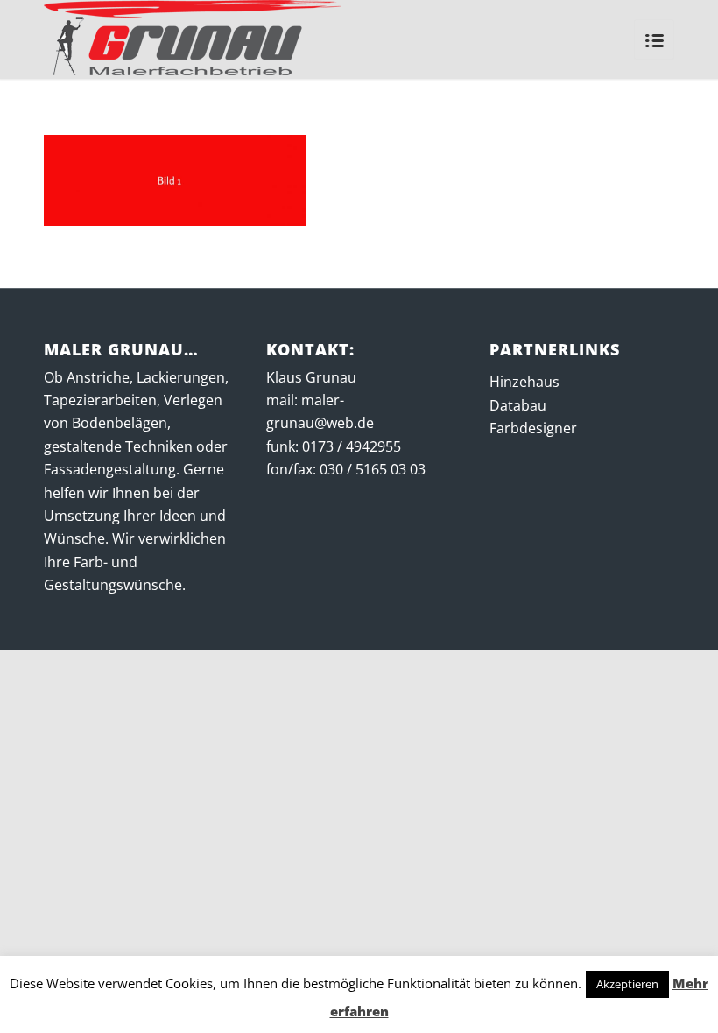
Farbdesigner (533, 428)
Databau (517, 405)
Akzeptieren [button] (627, 984)
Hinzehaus (524, 381)
